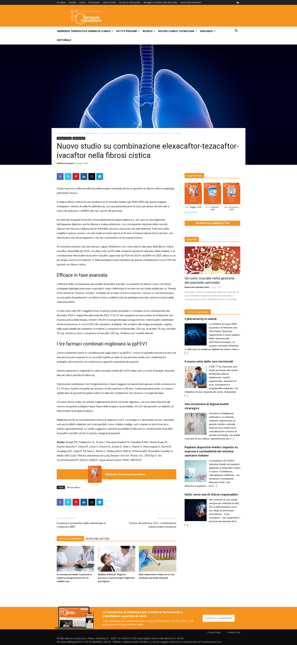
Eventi (82, 2)
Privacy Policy (214, 632)
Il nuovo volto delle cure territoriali (209, 361)
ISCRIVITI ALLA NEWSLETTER (219, 618)
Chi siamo (61, 2)
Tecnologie (186, 31)
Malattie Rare (91, 133)
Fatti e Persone (126, 31)
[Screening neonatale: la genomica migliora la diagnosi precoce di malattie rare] (75, 559)
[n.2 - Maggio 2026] (95, 474)
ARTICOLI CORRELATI (70, 538)
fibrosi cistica (73, 487)
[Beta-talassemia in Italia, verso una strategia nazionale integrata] (157, 559)
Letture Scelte (109, 2)
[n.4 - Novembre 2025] (231, 194)
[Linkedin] (237, 2)
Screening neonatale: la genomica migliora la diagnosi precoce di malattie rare (74, 578)
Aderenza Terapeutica (72, 31)
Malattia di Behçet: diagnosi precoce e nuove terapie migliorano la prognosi (116, 578)
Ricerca (148, 31)
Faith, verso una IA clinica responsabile (211, 494)
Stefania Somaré (65, 163)
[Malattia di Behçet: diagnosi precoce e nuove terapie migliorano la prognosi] (116, 559)
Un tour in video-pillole (129, 2)
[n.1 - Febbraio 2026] (212, 194)
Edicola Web (191, 212)
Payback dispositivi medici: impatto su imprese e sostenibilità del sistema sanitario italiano (211, 451)
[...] (186, 352)
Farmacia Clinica (99, 31)
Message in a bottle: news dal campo (160, 2)
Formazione (94, 2)
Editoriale (64, 40)
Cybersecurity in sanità (201, 319)
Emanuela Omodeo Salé (197, 287)
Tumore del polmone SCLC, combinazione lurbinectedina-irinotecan (152, 525)
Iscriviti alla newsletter (191, 2)
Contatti (72, 2)
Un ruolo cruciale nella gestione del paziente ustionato (210, 280)
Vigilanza (206, 31)
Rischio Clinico (168, 31)
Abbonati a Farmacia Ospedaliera (125, 474)
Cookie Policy (233, 632)
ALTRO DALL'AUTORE (97, 538)
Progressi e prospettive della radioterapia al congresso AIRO (81, 525)
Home (60, 133)
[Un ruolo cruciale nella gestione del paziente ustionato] (212, 260)
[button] (236, 31)
